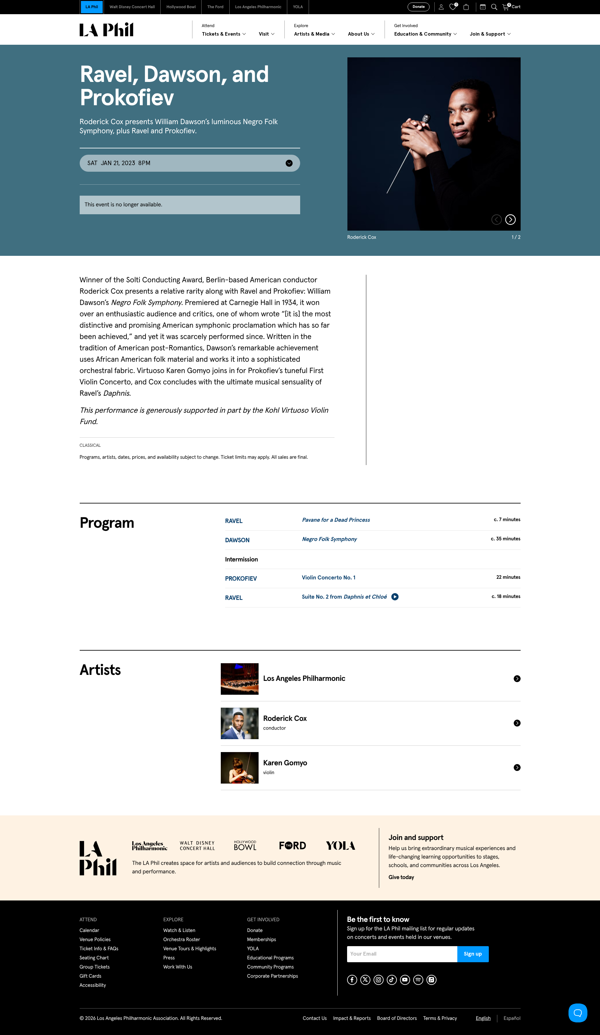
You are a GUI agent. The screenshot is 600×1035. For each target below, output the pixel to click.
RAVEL (234, 521)
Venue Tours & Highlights (189, 949)
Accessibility (93, 985)
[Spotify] (418, 980)
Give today (401, 877)
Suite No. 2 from (344, 597)
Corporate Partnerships (272, 976)
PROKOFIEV (241, 579)
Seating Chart (94, 958)
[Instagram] (379, 980)
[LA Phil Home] (106, 29)
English (483, 1018)
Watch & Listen (179, 930)
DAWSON (237, 541)
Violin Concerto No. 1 (328, 578)
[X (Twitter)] (365, 980)
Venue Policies (95, 939)
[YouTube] (405, 980)
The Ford (215, 7)
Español (512, 1018)
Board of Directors (397, 1018)
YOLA (298, 7)
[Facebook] (352, 980)
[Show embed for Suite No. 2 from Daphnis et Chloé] (395, 597)
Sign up (473, 954)
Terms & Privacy (440, 1018)
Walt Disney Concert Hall (132, 7)
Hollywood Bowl (181, 7)
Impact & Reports (352, 1018)
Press (169, 958)
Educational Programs (270, 958)
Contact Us (315, 1018)
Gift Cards (90, 976)
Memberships (261, 939)
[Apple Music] (431, 980)
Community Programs (270, 967)
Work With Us (177, 967)
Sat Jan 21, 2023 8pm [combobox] (119, 163)
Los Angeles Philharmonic (258, 7)
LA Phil (92, 7)
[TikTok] (392, 980)
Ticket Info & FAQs (99, 949)
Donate (419, 7)
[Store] (467, 6)
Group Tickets (95, 967)
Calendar (90, 930)
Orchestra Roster (181, 939)
